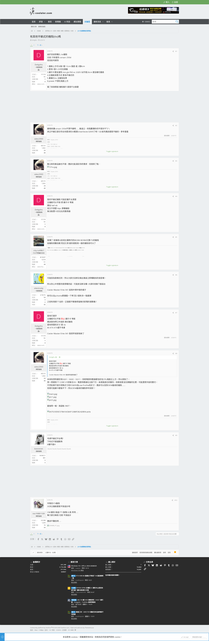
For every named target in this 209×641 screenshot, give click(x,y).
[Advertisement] (95, 106)
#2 (176, 125)
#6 (176, 275)
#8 (176, 353)
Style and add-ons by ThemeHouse (82, 628)
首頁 (169, 552)
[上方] (172, 552)
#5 (176, 237)
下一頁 (39, 45)
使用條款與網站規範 (146, 552)
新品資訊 (74, 582)
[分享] (173, 51)
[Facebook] (178, 629)
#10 (176, 500)
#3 (176, 161)
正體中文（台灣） (51, 552)
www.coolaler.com (43, 84)
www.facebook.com (44, 267)
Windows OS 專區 (77, 570)
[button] (44, 22)
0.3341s (58, 630)
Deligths (34, 40)
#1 (176, 51)
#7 (176, 313)
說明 (164, 552)
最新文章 (74, 562)
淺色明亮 (40, 552)
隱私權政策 (157, 552)
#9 (176, 435)
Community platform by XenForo (49, 628)
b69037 (63, 572)
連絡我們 (135, 552)
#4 (176, 196)
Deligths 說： (53, 357)
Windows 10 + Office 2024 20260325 (84, 566)
